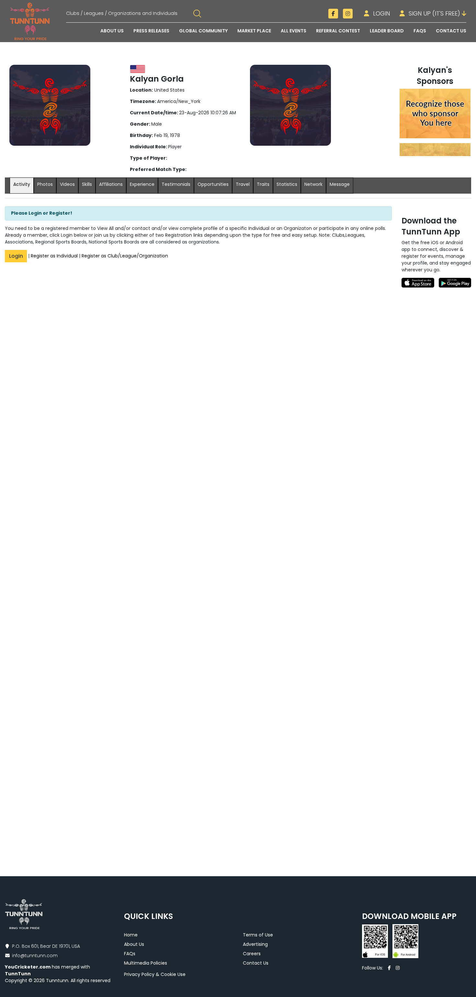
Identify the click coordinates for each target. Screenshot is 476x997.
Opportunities (213, 184)
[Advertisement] (436, 385)
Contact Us (451, 31)
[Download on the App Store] (419, 283)
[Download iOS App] (375, 940)
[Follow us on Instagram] (348, 13)
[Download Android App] (403, 940)
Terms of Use (258, 935)
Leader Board (387, 31)
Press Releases (151, 31)
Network (313, 184)
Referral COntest (338, 31)
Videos (67, 184)
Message (340, 184)
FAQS (420, 31)
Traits (263, 184)
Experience (142, 184)
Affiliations (111, 184)
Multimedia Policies (145, 963)
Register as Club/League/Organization (125, 256)
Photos (45, 184)
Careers (252, 953)
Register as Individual (54, 256)
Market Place (254, 31)
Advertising (255, 944)
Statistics (287, 184)
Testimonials (176, 184)
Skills (87, 184)
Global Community (203, 31)
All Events (293, 31)
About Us (112, 31)
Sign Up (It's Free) (434, 13)
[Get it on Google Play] (453, 283)
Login (380, 13)
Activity (21, 184)
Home (131, 935)
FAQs (129, 953)
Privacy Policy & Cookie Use (155, 974)
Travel (243, 184)
